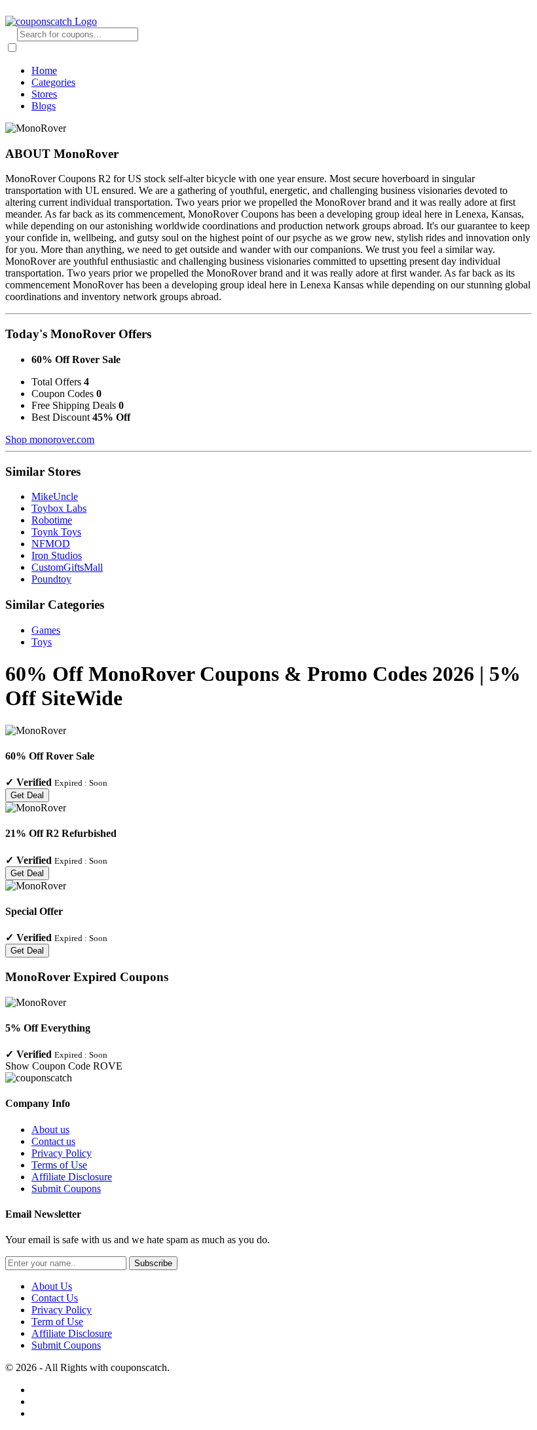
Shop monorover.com (49, 439)
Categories (53, 82)
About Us (51, 1286)
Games (45, 630)
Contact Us (54, 1298)
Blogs (43, 105)
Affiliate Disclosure (71, 1176)
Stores (44, 94)
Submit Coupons (66, 1188)
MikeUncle (54, 496)
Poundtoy (51, 579)
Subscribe (153, 1263)
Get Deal (27, 795)
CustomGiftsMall (67, 567)
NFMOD (50, 543)
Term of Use (57, 1321)
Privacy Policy (61, 1153)
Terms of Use (59, 1164)
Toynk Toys (56, 531)
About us (50, 1129)
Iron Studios (56, 555)
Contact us (53, 1141)
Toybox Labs (58, 508)
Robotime (51, 520)
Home (44, 70)
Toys (41, 641)
